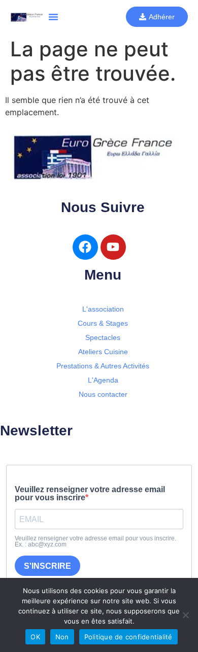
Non (62, 637)
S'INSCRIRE (47, 566)
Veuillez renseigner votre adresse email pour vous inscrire (90, 494)
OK (35, 637)
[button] (53, 16)
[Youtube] (113, 247)
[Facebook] (85, 247)
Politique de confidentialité (128, 637)
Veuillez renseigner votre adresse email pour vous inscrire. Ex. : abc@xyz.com (95, 541)
